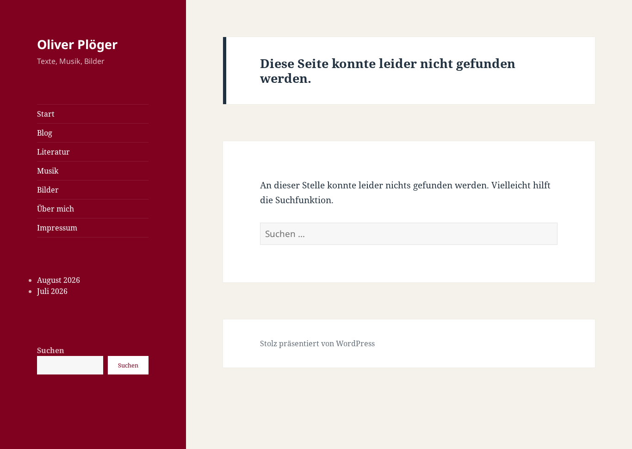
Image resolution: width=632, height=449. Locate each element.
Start (46, 114)
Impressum (57, 228)
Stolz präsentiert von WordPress (317, 343)
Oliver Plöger (77, 44)
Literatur (53, 152)
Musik (47, 171)
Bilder (48, 190)
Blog (44, 133)
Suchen (50, 350)
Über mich (55, 209)
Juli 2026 (52, 291)
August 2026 (58, 280)
